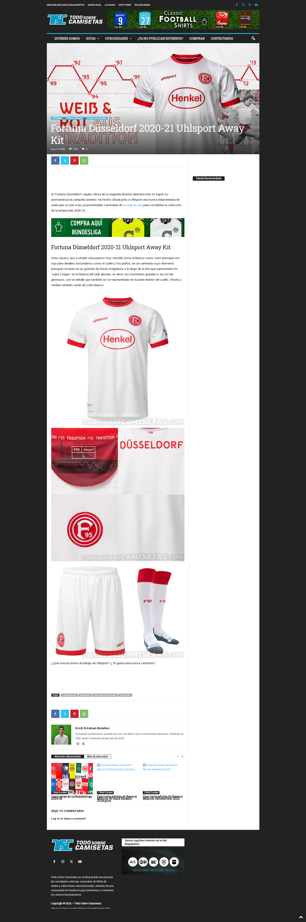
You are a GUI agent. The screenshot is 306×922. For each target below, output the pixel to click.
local (126, 205)
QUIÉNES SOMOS (67, 38)
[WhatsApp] (84, 160)
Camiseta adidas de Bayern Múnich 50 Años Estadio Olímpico (117, 798)
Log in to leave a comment (68, 818)
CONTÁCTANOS (222, 38)
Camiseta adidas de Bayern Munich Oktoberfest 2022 (163, 797)
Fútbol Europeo (74, 118)
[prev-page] (177, 756)
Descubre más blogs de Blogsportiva (66, 5)
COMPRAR (197, 38)
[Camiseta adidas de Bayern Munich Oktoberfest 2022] (163, 778)
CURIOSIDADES (116, 38)
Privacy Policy (104, 908)
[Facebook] (236, 5)
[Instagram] (243, 5)
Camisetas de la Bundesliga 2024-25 (71, 797)
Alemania (85, 695)
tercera (138, 205)
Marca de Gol (94, 5)
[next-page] (182, 756)
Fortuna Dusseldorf (104, 695)
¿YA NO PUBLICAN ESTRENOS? (160, 38)
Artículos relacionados (68, 756)
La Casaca (110, 5)
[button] (253, 38)
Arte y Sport (125, 5)
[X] (249, 5)
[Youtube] (256, 5)
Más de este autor (97, 756)
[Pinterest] (74, 160)
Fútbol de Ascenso (96, 118)
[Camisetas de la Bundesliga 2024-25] (72, 778)
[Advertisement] (118, 180)
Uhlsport (125, 695)
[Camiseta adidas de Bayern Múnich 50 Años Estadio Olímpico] (118, 778)
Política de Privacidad (87, 908)
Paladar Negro (142, 5)
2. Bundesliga (69, 695)
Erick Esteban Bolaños (92, 728)
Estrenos (57, 118)
